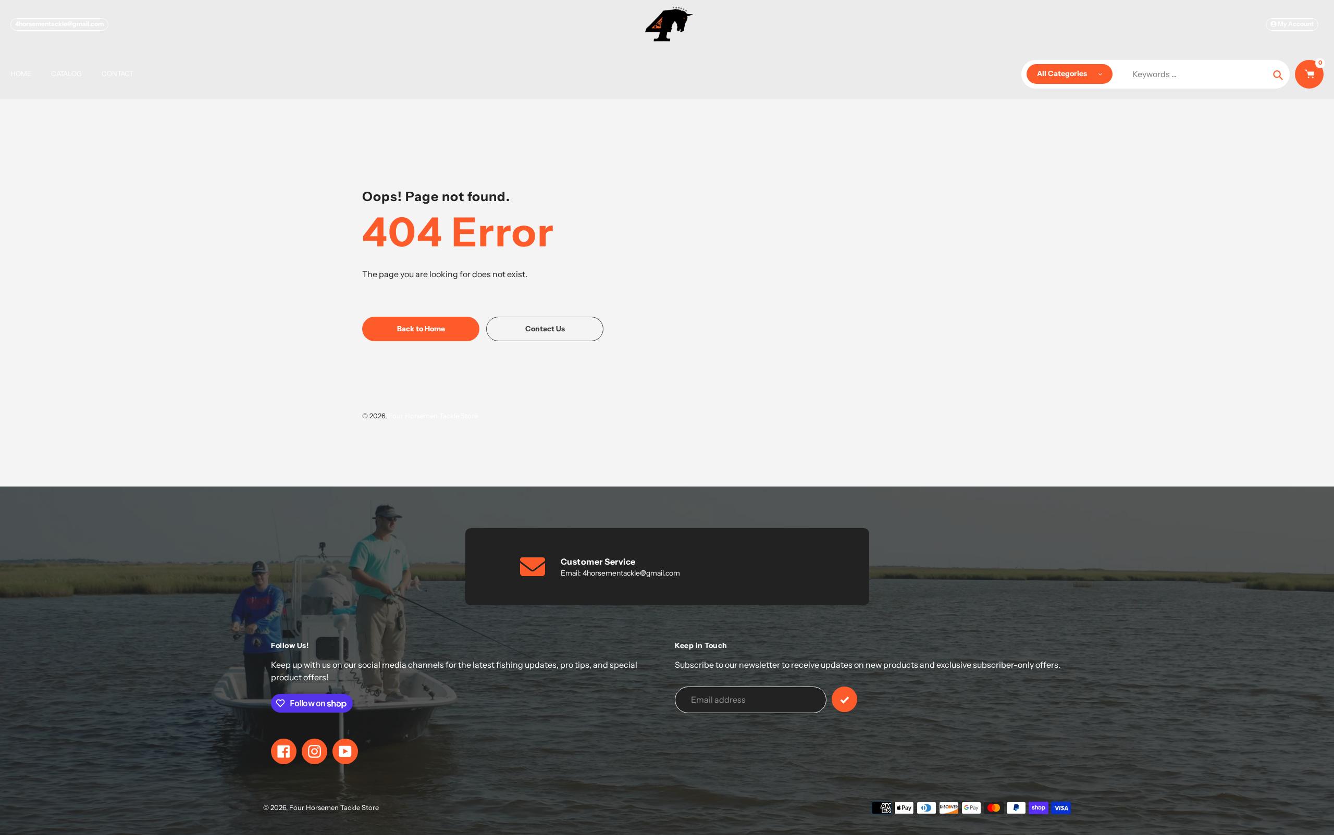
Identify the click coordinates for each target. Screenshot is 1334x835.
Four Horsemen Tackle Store (433, 416)
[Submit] (844, 699)
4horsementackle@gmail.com (59, 24)
